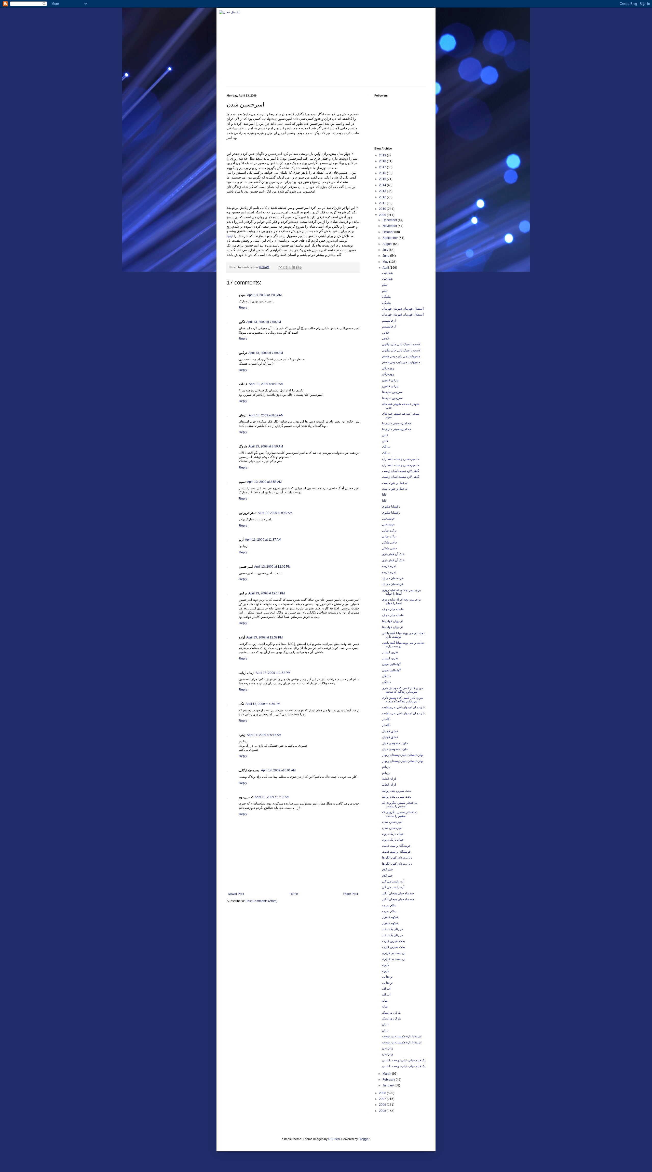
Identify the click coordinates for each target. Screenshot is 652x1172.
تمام (384, 285)
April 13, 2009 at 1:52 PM (273, 673)
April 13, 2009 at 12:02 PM (272, 566)
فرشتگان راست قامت (396, 846)
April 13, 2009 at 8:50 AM (265, 446)
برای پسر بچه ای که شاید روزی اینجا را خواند (401, 591)
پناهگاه (386, 296)
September (391, 238)
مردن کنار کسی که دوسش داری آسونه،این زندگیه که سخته (402, 689)
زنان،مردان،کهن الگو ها (397, 857)
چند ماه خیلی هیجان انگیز (398, 893)
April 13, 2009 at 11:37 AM (263, 539)
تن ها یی (387, 976)
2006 (383, 1105)
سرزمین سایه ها (392, 392)
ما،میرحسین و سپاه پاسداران (400, 459)
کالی (385, 435)
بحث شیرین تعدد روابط (396, 791)
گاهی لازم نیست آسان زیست (400, 471)
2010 (383, 209)
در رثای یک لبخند (392, 929)
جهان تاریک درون (393, 834)
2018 (383, 161)
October (388, 232)
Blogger (364, 1139)
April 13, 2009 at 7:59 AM (265, 353)
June (386, 255)
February (389, 1079)
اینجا (230, 236)
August (388, 244)
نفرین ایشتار (390, 652)
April (386, 267)
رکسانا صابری (391, 506)
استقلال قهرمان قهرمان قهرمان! (403, 308)
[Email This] (280, 267)
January (389, 1085)
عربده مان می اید (393, 578)
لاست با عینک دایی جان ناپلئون (401, 344)
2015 (383, 179)
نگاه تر (386, 719)
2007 (383, 1099)
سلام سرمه (389, 905)
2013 (383, 191)
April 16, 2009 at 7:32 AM (272, 797)
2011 (383, 203)
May (386, 262)
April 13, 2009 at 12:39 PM (264, 637)
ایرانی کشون (390, 380)
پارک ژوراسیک (391, 1012)
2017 (383, 167)
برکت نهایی (389, 530)
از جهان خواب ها (392, 621)
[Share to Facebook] (294, 267)
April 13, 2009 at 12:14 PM (266, 593)
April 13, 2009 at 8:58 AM (264, 482)
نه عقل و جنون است (395, 483)
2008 (383, 1093)
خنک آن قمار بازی (393, 554)
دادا (384, 494)
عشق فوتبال (390, 731)
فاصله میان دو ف (393, 609)
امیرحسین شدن (392, 822)
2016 (383, 173)
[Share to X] (290, 267)
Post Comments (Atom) (261, 901)
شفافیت (387, 273)
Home (294, 894)
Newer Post (236, 894)
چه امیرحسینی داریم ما (396, 423)
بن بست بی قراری (393, 953)
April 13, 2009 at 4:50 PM (263, 704)
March (387, 1073)
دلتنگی (386, 676)
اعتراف (386, 988)
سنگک (386, 447)
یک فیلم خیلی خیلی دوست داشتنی (403, 1060)
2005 (383, 1111)
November (390, 226)
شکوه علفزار (390, 917)
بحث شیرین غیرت (393, 941)
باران (385, 1024)
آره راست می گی (393, 881)
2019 (383, 155)
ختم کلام (387, 869)
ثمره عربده (389, 566)
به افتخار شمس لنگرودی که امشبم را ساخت (399, 804)
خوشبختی (388, 518)
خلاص (385, 332)
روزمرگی (388, 368)
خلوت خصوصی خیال (395, 743)
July (386, 250)
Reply (243, 307)
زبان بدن (387, 1048)
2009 (383, 215)
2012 (383, 197)
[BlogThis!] (285, 267)
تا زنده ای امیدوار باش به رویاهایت (403, 707)
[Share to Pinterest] (299, 267)
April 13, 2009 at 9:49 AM (275, 513)
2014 (383, 185)
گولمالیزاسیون (391, 664)
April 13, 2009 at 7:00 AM (264, 295)
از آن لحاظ (389, 779)
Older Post (350, 894)
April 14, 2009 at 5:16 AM (264, 735)
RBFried (334, 1139)
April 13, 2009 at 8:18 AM (266, 384)
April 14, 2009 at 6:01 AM (278, 770)
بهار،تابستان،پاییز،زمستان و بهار (402, 755)
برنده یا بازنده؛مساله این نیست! (402, 1036)
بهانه (385, 1000)
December (390, 220)
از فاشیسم (389, 320)
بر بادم (386, 767)
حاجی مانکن (389, 542)
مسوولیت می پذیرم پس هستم (401, 356)
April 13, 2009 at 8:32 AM (266, 415)
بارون (385, 964)
